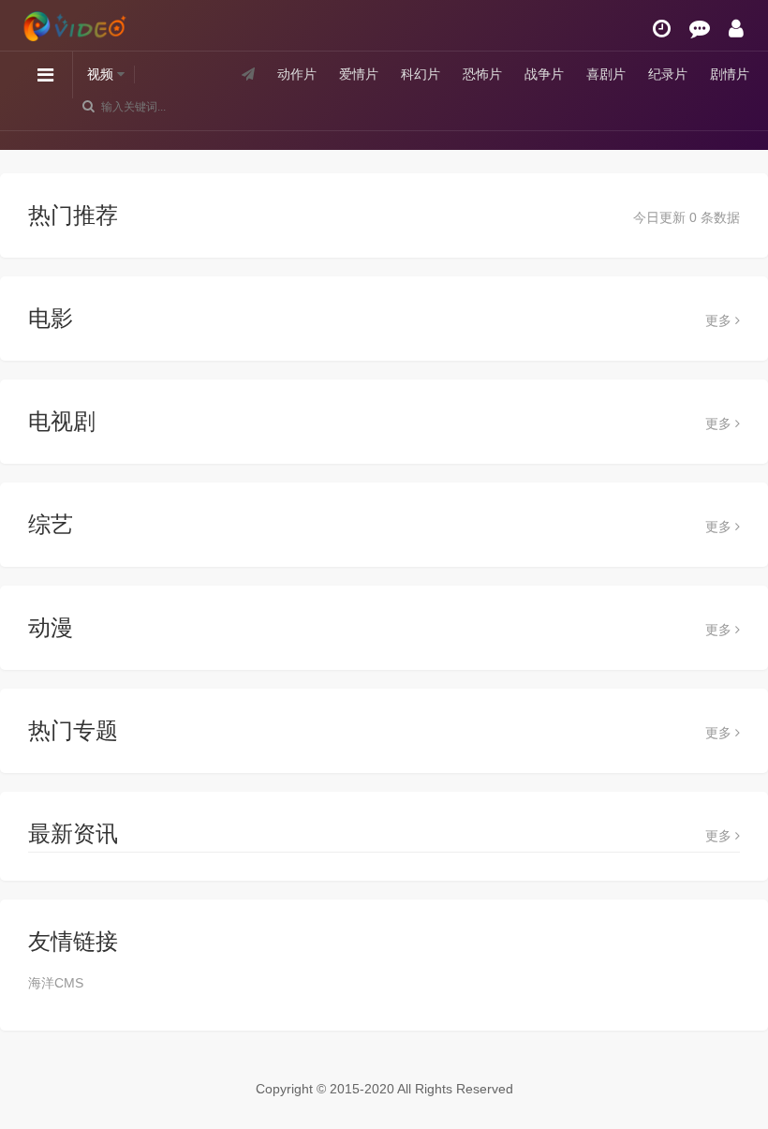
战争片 (544, 74)
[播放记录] (662, 28)
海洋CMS (55, 982)
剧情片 (729, 74)
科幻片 (420, 74)
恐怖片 (482, 74)
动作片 (297, 74)
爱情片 (358, 74)
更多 (720, 320)
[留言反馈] (699, 28)
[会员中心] (736, 28)
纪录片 (667, 74)
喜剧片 (606, 74)
